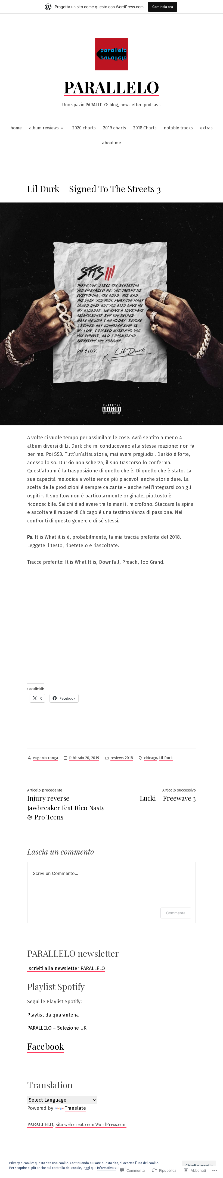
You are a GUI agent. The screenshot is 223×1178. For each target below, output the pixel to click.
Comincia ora (162, 7)
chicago (150, 758)
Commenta (175, 913)
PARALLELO (111, 86)
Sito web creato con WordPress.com (90, 1124)
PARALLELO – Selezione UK (57, 1028)
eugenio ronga (45, 758)
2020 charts (84, 127)
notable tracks (178, 127)
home (16, 127)
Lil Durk (166, 758)
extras (206, 127)
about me (111, 142)
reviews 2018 (121, 758)
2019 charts (114, 127)
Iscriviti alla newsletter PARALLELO (66, 968)
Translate (75, 1108)
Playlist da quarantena (53, 1015)
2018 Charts (145, 127)
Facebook (45, 1046)
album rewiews (44, 127)
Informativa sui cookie (113, 1168)
